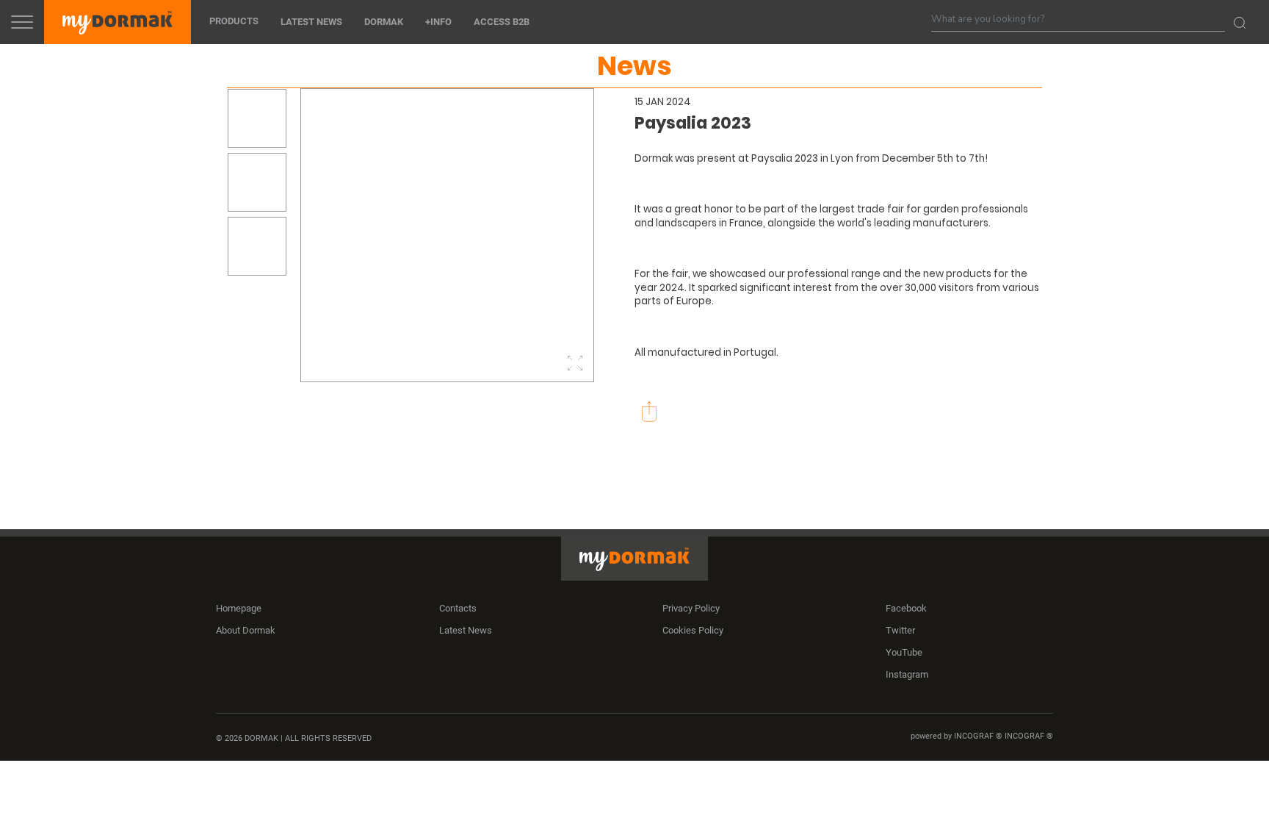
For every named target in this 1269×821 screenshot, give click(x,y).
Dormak (383, 22)
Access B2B (501, 22)
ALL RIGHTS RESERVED (328, 739)
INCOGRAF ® (1029, 737)
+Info (438, 22)
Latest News (311, 22)
